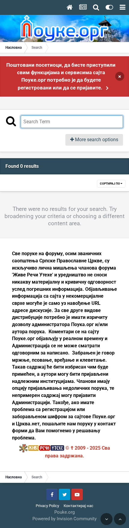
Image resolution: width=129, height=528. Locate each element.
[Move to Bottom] (106, 519)
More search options (96, 139)
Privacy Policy (47, 505)
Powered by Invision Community (64, 518)
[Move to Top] (120, 519)
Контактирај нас (78, 505)
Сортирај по (110, 183)
